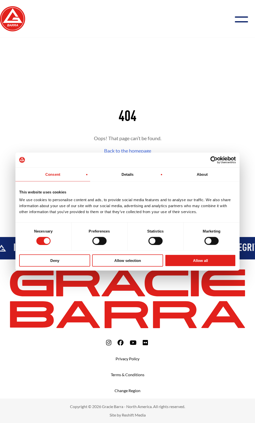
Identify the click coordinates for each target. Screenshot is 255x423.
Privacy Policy (127, 358)
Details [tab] (128, 174)
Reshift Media (134, 415)
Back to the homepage (127, 151)
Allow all (200, 260)
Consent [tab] (52, 174)
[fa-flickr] (145, 342)
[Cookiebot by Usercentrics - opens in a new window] (214, 160)
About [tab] (202, 174)
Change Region (127, 390)
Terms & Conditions (127, 374)
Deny (54, 260)
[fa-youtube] (133, 342)
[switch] (99, 241)
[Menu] (243, 18)
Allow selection (127, 260)
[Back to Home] (12, 18)
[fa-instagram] (108, 342)
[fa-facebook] (121, 342)
